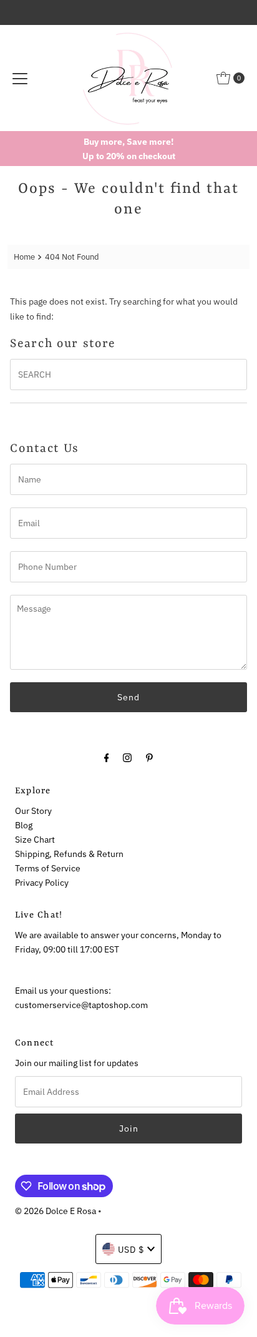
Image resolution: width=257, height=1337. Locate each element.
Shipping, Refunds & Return (69, 854)
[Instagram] (127, 757)
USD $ (131, 1249)
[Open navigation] (20, 78)
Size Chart (35, 839)
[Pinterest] (149, 757)
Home (24, 257)
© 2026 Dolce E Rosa (55, 1211)
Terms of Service (47, 868)
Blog (23, 825)
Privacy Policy (42, 882)
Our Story (33, 810)
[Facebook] (106, 757)
